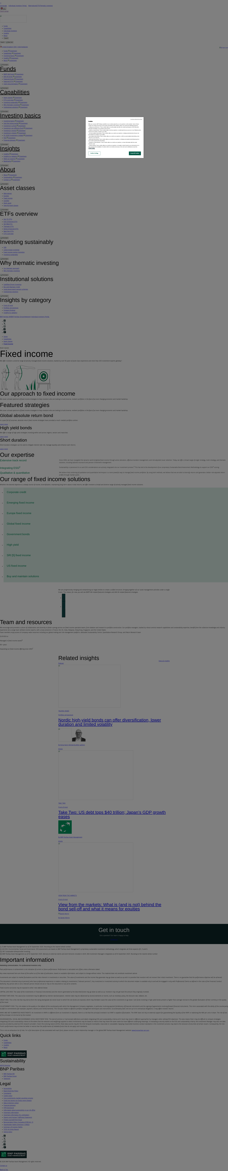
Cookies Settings (94, 153)
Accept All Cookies (134, 153)
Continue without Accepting (136, 119)
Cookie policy (92, 148)
